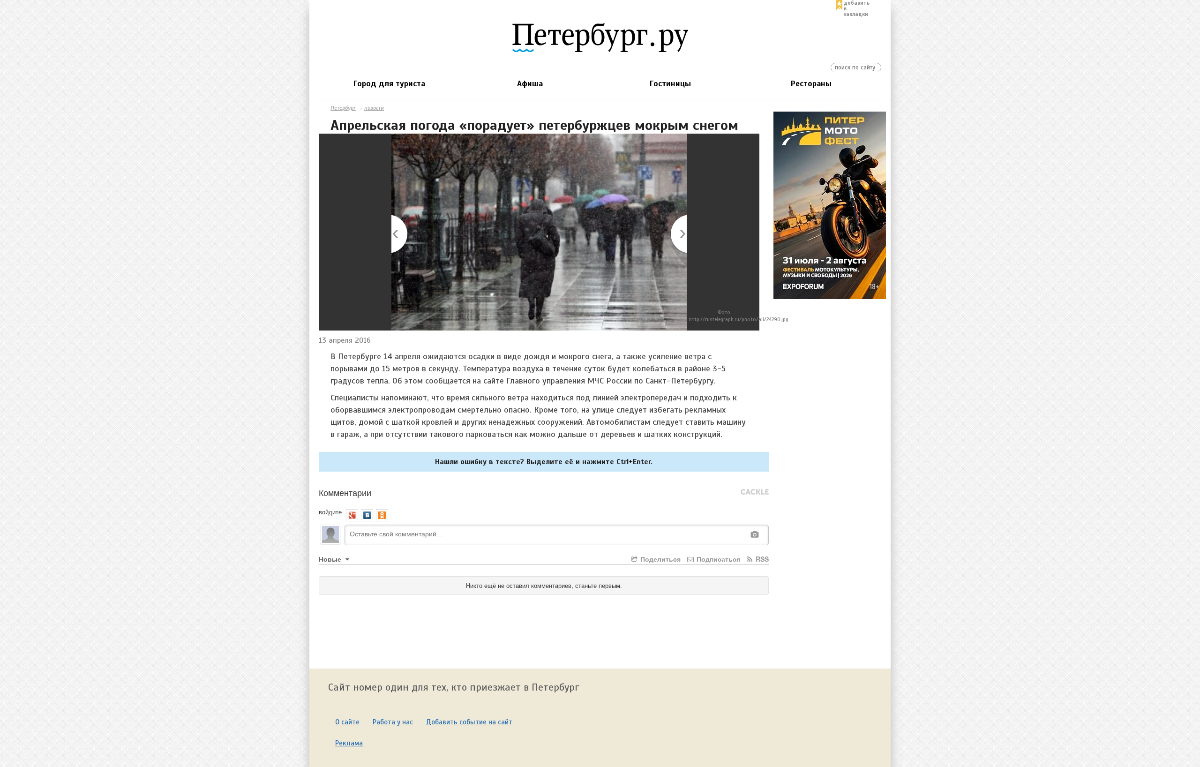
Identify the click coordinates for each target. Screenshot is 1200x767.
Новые (331, 559)
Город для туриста (389, 84)
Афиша (530, 84)
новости (374, 108)
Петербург (343, 108)
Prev (400, 235)
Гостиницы (670, 84)
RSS (761, 559)
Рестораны (811, 84)
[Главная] (600, 37)
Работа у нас (393, 722)
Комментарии (345, 492)
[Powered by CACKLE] (755, 492)
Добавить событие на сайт (469, 722)
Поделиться (659, 559)
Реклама (349, 743)
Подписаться (717, 559)
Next (678, 235)
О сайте (347, 722)
